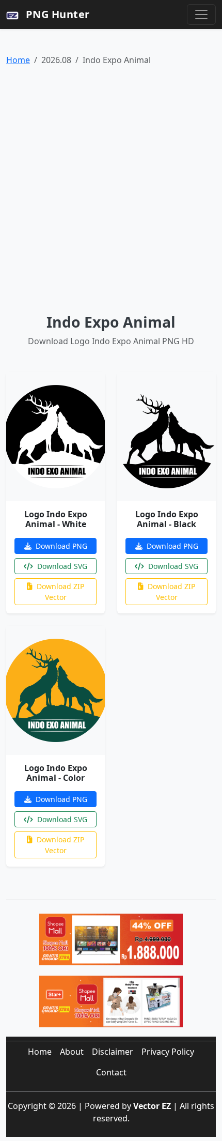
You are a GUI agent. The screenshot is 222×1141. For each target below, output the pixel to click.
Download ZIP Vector (59, 591)
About (72, 1051)
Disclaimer (112, 1051)
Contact (111, 1072)
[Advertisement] (111, 190)
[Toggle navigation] (201, 14)
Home (18, 60)
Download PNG (60, 546)
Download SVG (61, 566)
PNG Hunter (56, 14)
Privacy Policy (167, 1051)
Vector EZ (152, 1106)
